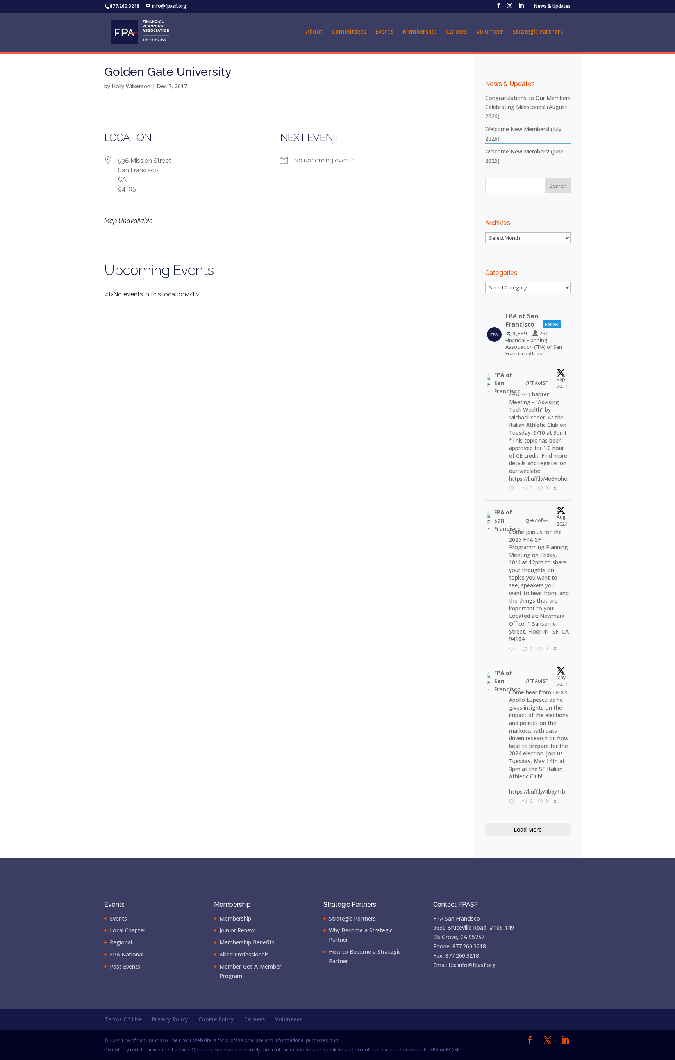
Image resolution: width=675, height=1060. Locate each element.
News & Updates (552, 6)
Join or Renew (237, 930)
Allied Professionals (244, 954)
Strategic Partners (537, 32)
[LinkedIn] (521, 8)
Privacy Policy (170, 1019)
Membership (420, 32)
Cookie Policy (216, 1019)
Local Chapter (127, 930)
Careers (456, 32)
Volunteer (489, 32)
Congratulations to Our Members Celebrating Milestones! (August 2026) (528, 107)
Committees (349, 32)
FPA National (126, 954)
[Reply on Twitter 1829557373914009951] (513, 649)
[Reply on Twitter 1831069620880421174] (513, 489)
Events (384, 32)
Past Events (125, 966)
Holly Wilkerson (131, 86)
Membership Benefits (247, 942)
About (314, 32)
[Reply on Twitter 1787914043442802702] (513, 802)
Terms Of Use (123, 1019)
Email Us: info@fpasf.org (464, 965)
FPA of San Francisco (507, 383)
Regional (121, 942)
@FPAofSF (536, 383)
